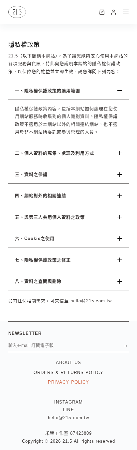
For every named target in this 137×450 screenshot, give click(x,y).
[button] (68, 91)
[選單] (126, 12)
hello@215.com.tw (68, 417)
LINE (68, 409)
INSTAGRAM (68, 402)
